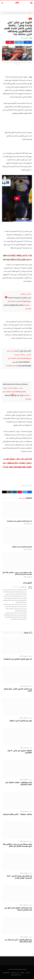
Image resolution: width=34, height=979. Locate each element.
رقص (30, 485)
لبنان (23, 485)
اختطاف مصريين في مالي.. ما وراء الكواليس (19, 751)
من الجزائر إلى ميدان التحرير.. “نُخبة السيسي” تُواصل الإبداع (19, 877)
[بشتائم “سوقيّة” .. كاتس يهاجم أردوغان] (17, 800)
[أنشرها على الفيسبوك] (27, 42)
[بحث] (2, 3)
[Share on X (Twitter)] (19, 42)
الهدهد (20, 12)
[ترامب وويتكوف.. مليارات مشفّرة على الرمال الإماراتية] (17, 768)
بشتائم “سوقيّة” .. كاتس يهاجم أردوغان (17, 814)
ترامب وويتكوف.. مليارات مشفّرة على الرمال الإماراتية (18, 783)
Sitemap (22, 972)
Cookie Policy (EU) (6, 972)
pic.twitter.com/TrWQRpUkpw (19, 301)
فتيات (27, 485)
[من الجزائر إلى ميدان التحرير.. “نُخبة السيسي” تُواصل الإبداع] (17, 862)
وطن (30, 38)
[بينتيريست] (10, 42)
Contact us (28, 972)
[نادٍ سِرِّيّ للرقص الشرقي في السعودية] (17, 510)
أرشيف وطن (24, 12)
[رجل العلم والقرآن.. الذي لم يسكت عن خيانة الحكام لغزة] (17, 925)
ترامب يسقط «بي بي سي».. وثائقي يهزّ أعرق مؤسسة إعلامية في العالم (17, 573)
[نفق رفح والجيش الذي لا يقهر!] (17, 536)
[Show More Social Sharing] (3, 42)
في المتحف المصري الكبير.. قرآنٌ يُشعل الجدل (18, 690)
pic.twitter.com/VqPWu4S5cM (19, 358)
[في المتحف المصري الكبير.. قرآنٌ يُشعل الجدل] (17, 675)
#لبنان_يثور (11, 351)
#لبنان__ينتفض (25, 354)
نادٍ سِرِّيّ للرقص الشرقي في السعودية (19, 521)
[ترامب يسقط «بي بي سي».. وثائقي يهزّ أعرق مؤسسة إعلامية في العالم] (17, 561)
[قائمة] (31, 3)
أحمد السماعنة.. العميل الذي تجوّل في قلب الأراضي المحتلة (18, 908)
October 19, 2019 (12, 365)
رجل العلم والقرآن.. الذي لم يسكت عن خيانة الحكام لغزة (18, 940)
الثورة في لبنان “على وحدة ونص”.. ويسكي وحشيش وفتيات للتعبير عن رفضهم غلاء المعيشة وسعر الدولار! (17, 462)
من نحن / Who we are (15, 972)
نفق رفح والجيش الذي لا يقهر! (22, 546)
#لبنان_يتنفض (26, 294)
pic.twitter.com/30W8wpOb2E (14, 391)
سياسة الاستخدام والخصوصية (16, 974)
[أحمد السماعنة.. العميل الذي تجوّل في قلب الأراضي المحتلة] (17, 894)
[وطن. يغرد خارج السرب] (17, 3)
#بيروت (17, 354)
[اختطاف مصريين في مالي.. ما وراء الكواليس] (17, 736)
